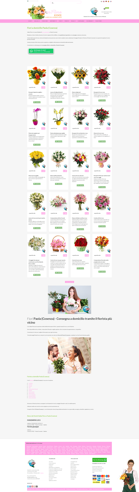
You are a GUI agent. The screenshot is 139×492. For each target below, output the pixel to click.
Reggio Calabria (35, 452)
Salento (42, 473)
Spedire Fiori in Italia (53, 471)
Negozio (36, 21)
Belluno (84, 446)
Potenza (106, 450)
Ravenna (28, 452)
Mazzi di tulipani (74, 473)
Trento (108, 452)
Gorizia (32, 449)
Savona (95, 452)
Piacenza (55, 450)
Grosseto (37, 449)
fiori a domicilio (45, 32)
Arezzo (60, 446)
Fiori (60, 21)
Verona (82, 453)
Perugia (69, 450)
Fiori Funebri (73, 469)
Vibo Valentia (92, 453)
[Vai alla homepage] (45, 12)
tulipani (30, 390)
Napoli (32, 450)
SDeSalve (102, 489)
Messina (84, 449)
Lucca (74, 449)
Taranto (99, 452)
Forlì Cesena (100, 447)
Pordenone (76, 450)
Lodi (67, 449)
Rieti (52, 452)
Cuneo (55, 447)
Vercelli (68, 453)
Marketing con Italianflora (54, 467)
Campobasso (34, 447)
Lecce (59, 449)
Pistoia (97, 450)
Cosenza (68, 447)
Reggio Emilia (43, 452)
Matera (28, 450)
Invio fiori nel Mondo (53, 473)
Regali (73, 21)
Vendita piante (74, 474)
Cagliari (28, 447)
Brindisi (99, 446)
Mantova (93, 449)
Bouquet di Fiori (74, 471)
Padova (59, 450)
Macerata (79, 449)
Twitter (28, 486)
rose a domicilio (32, 394)
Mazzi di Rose (73, 467)
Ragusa (48, 452)
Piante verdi (73, 476)
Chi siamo (51, 461)
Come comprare (52, 463)
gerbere (30, 384)
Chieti (44, 447)
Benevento (89, 446)
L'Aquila (55, 446)
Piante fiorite (73, 477)
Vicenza (77, 453)
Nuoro (40, 450)
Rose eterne (99, 21)
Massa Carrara (104, 449)
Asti (64, 446)
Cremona (63, 447)
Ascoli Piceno (50, 446)
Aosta (44, 446)
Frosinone (106, 447)
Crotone (51, 449)
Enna (83, 447)
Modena (98, 449)
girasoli (30, 386)
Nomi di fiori (51, 476)
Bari (71, 446)
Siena (72, 452)
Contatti (50, 466)
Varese (52, 453)
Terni (36, 453)
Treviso (44, 453)
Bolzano (108, 446)
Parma (85, 450)
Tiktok (37, 486)
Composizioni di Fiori (75, 470)
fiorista (31, 380)
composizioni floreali (33, 389)
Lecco (55, 449)
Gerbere (72, 463)
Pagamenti (51, 464)
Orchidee (72, 479)
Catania (73, 447)
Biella (79, 446)
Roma (56, 452)
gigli (29, 387)
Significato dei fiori (53, 480)
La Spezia (81, 452)
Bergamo (75, 446)
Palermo (50, 450)
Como (59, 447)
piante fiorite (31, 393)
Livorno (63, 449)
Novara (36, 450)
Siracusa (86, 452)
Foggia (90, 447)
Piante (66, 21)
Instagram (34, 486)
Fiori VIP (50, 479)
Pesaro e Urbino (91, 450)
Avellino (67, 446)
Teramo (104, 452)
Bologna (94, 446)
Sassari (90, 452)
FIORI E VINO (45, 21)
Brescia (104, 446)
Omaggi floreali (74, 461)
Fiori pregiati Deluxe (75, 464)
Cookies (90, 489)
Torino (28, 453)
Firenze (95, 447)
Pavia (101, 450)
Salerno (68, 452)
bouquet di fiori (32, 396)
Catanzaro (78, 447)
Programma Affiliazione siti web (55, 469)
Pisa (72, 450)
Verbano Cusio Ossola (60, 453)
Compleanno (81, 21)
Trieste (40, 453)
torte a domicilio (32, 397)
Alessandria (35, 446)
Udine (48, 453)
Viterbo (86, 453)
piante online (31, 392)
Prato (82, 450)
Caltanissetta (49, 447)
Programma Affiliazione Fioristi (55, 470)
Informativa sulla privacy (82, 489)
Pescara (64, 450)
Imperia (42, 449)
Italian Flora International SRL (58, 489)
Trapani (32, 453)
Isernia (46, 449)
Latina (70, 449)
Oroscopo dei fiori (53, 477)
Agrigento (29, 446)
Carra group (73, 489)
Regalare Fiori (52, 474)
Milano (88, 449)
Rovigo (63, 452)
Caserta (40, 447)
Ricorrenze (90, 21)
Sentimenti (53, 21)
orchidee (31, 383)
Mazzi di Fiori (73, 466)
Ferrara (86, 447)
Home (29, 21)
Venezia (73, 453)
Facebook (30, 486)
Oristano (45, 450)
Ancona (40, 446)
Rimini (59, 452)
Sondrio (76, 452)
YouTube (32, 486)
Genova (28, 449)
